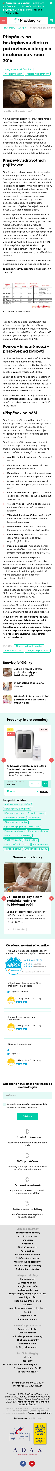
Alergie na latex (27, 1316)
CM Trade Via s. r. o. (35, 1394)
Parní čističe (27, 1251)
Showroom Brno (27, 1344)
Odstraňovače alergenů (27, 1262)
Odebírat (27, 1116)
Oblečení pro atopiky (15, 822)
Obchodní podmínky (27, 1340)
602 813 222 (18, 1386)
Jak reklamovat (27, 1333)
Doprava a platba (27, 1329)
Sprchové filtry (40, 844)
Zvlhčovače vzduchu (36, 849)
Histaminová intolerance (27, 1301)
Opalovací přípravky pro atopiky (21, 827)
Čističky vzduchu (27, 1236)
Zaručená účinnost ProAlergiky (20, 1365)
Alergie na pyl (27, 1279)
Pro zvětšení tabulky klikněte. (17, 311)
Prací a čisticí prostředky (17, 836)
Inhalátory (27, 1240)
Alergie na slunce (27, 1319)
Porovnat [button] (44, 792)
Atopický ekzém (13, 74)
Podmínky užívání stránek (39, 1413)
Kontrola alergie (35, 813)
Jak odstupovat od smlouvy (27, 1336)
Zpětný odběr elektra (27, 1347)
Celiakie (27, 1305)
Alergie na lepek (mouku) (18, 69)
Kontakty (27, 1361)
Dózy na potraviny (14, 813)
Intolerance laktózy (27, 1290)
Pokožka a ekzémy (38, 831)
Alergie (22, 28)
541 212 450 (36, 1386)
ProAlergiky (9, 28)
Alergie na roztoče (27, 1286)
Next (51, 760)
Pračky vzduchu (12, 840)
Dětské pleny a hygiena (17, 809)
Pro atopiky (31, 840)
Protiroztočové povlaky (16, 844)
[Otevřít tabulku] (27, 295)
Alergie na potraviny (38, 74)
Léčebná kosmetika (14, 818)
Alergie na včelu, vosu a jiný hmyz (27, 1308)
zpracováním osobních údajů (33, 1104)
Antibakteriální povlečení (18, 804)
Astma (27, 1312)
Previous (3, 760)
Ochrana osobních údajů (27, 1368)
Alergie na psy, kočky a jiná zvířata (27, 1294)
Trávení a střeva (13, 849)
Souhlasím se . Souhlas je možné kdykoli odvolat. (27, 1106)
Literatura (34, 818)
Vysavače (27, 1244)
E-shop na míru (21, 1418)
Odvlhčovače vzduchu (27, 1255)
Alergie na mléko (27, 1283)
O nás (27, 1357)
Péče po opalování (14, 831)
